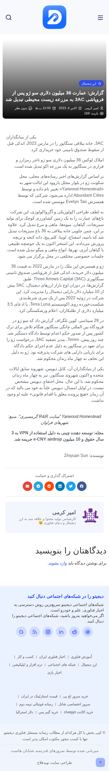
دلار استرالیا (24, 712)
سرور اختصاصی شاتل (74, 704)
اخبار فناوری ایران (52, 657)
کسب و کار (25, 657)
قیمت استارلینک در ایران (39, 696)
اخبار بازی (54, 672)
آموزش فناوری (81, 657)
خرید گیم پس (48, 712)
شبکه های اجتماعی (62, 665)
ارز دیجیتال (89, 665)
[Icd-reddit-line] (74, 632)
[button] (91, 83)
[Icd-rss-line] (34, 632)
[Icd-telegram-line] (87, 632)
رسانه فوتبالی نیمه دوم (36, 704)
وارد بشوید (58, 563)
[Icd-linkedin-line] (61, 632)
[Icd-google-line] (21, 632)
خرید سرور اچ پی (75, 696)
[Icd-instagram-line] (48, 632)
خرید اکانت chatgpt (78, 712)
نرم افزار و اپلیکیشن (27, 665)
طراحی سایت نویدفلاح (54, 762)
